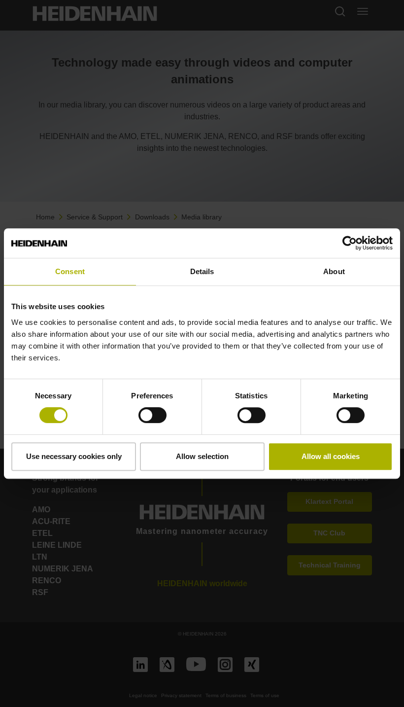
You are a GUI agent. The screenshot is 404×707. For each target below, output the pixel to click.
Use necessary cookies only (74, 456)
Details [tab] (202, 271)
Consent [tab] (70, 271)
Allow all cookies (331, 456)
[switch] (152, 415)
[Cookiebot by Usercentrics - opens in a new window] (349, 243)
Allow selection (202, 456)
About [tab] (334, 271)
